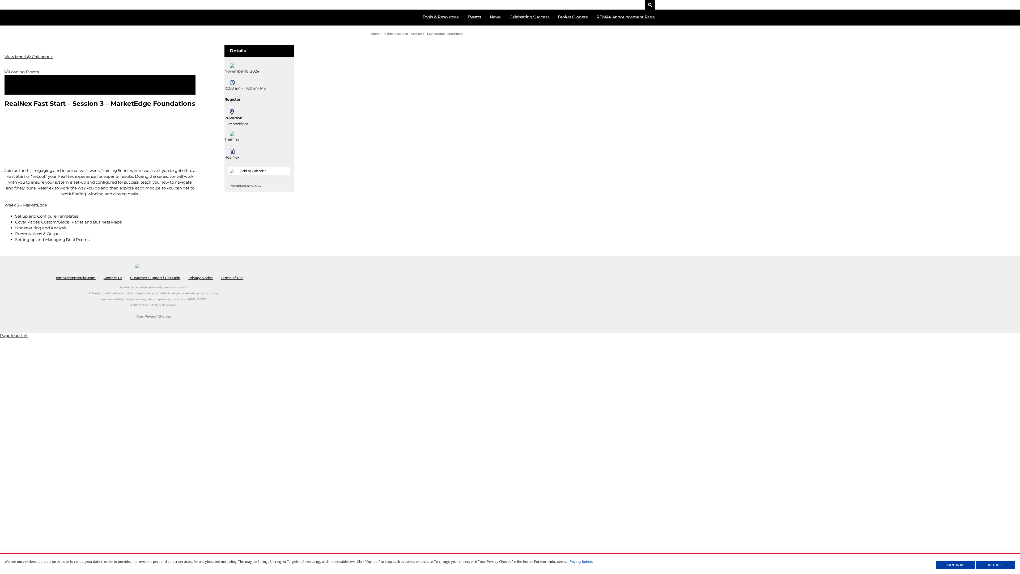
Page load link (14, 335)
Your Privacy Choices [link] (153, 316)
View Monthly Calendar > (29, 56)
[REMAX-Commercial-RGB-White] (381, 13)
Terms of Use (232, 278)
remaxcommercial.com (76, 278)
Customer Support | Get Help (155, 278)
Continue (955, 565)
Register (232, 99)
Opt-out (995, 565)
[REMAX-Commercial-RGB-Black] (606, 3)
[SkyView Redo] (631, 4)
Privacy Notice (581, 561)
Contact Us (113, 278)
